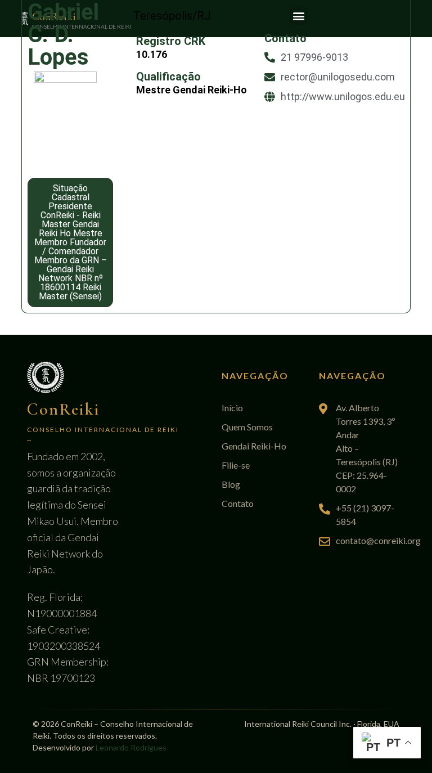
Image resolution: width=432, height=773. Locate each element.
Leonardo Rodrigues (131, 747)
